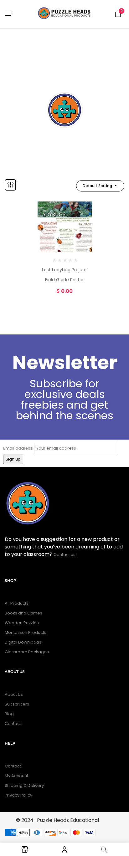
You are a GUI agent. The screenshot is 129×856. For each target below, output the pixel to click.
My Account (16, 776)
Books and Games (23, 613)
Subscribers (17, 704)
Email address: (18, 448)
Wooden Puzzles (22, 623)
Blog (9, 714)
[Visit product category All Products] (65, 110)
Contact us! (66, 555)
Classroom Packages (27, 652)
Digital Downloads (23, 642)
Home (21, 77)
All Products (64, 138)
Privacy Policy (18, 795)
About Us (14, 694)
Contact (13, 723)
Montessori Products (25, 632)
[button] (118, 13)
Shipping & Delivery (24, 785)
